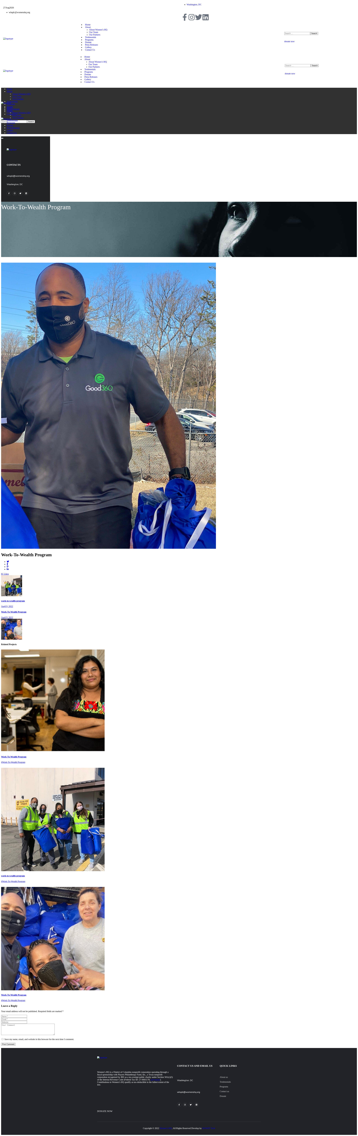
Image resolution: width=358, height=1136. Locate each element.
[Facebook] (184, 17)
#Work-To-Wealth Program (13, 762)
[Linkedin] (205, 17)
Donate (223, 1096)
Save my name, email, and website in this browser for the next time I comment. (39, 1039)
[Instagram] (191, 17)
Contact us (224, 1091)
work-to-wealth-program (13, 876)
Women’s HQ (166, 1128)
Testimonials (225, 1082)
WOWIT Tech (208, 1128)
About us (224, 1077)
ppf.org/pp (155, 1079)
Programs (224, 1086)
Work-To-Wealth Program (13, 757)
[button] (319, 40)
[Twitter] (198, 17)
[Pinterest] (196, 1105)
